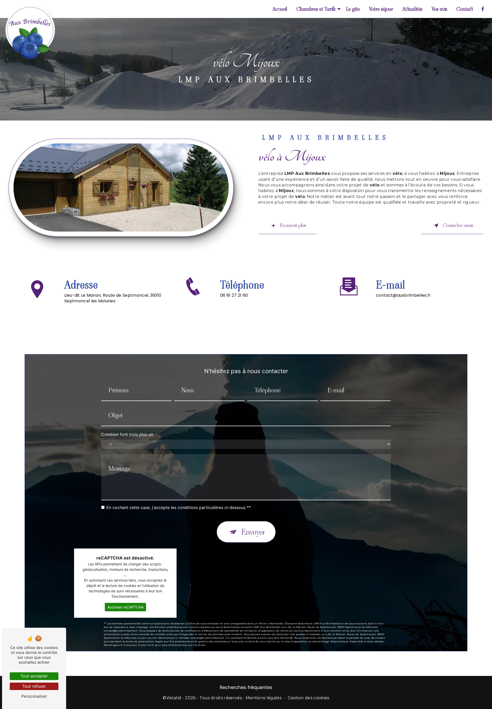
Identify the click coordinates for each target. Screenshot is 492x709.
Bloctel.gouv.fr (113, 645)
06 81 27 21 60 (234, 295)
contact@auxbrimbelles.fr (403, 295)
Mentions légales (264, 697)
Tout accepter (34, 675)
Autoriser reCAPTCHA (125, 607)
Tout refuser (34, 686)
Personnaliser (34, 696)
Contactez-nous (458, 225)
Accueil (279, 9)
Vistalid (173, 697)
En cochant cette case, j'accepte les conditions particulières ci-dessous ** (178, 507)
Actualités (412, 9)
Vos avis (439, 9)
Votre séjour (381, 9)
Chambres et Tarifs (315, 9)
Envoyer (253, 531)
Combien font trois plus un (127, 434)
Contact (464, 9)
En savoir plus (293, 225)
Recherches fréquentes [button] (246, 687)
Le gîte (353, 9)
